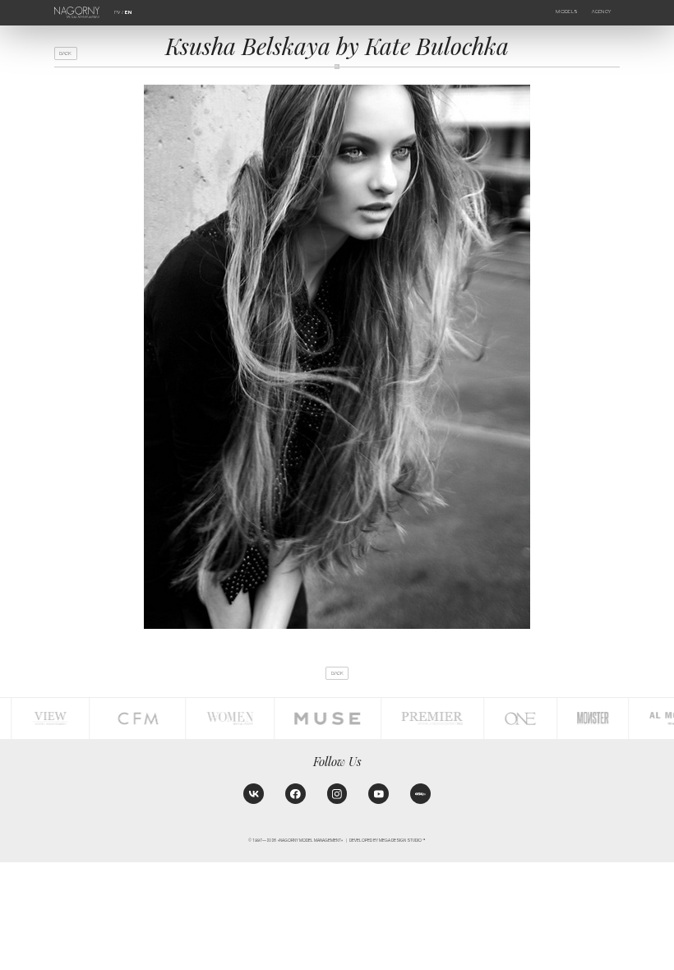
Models (567, 11)
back (65, 53)
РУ (117, 12)
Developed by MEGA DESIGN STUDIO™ (387, 840)
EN (128, 12)
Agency (601, 11)
